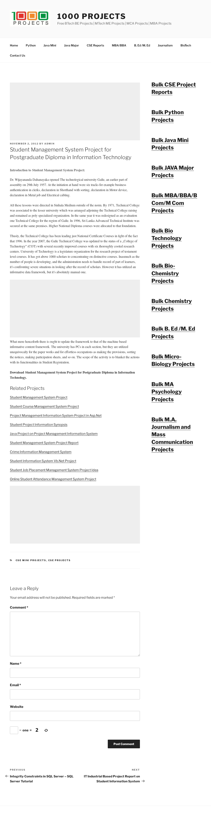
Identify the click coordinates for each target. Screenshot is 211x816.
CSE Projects (59, 560)
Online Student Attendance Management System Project (53, 479)
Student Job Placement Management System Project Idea (54, 470)
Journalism (165, 45)
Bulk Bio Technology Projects (166, 238)
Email (15, 685)
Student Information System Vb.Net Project (43, 461)
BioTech (186, 45)
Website (16, 707)
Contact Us (17, 55)
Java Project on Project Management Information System (54, 434)
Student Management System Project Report (44, 443)
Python (31, 45)
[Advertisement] (75, 111)
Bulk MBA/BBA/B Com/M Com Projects (174, 203)
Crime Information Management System (41, 452)
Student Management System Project (38, 397)
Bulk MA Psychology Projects (166, 391)
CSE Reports (95, 45)
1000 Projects (91, 16)
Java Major (71, 45)
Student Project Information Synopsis (38, 425)
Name (15, 664)
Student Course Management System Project (44, 406)
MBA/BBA (119, 45)
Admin (49, 143)
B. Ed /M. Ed (142, 45)
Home (14, 45)
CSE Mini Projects (31, 560)
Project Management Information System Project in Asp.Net (56, 415)
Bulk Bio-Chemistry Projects (165, 273)
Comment (19, 607)
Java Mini (49, 45)
